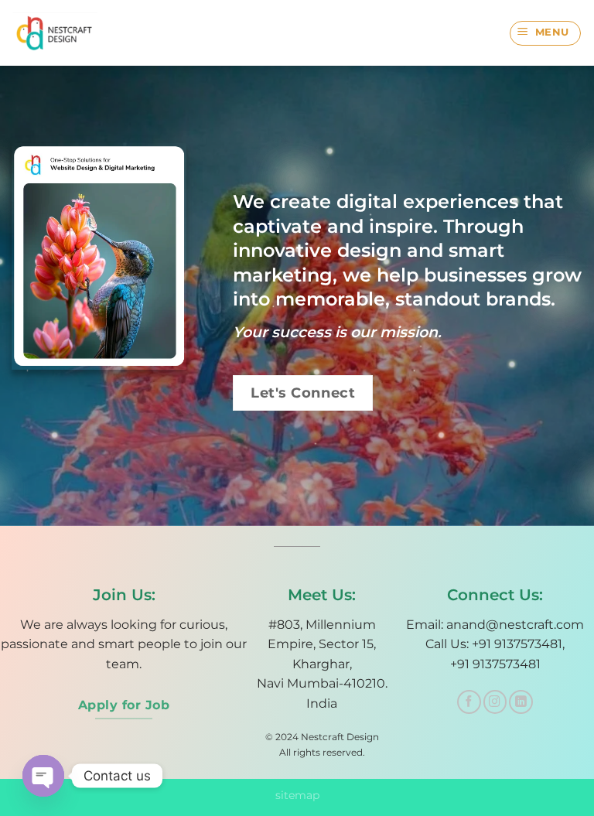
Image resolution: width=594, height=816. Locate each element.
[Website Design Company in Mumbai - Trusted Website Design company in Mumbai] (61, 33)
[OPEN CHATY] (43, 776)
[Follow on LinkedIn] (521, 702)
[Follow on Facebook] (469, 702)
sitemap (297, 795)
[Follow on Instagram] (495, 702)
